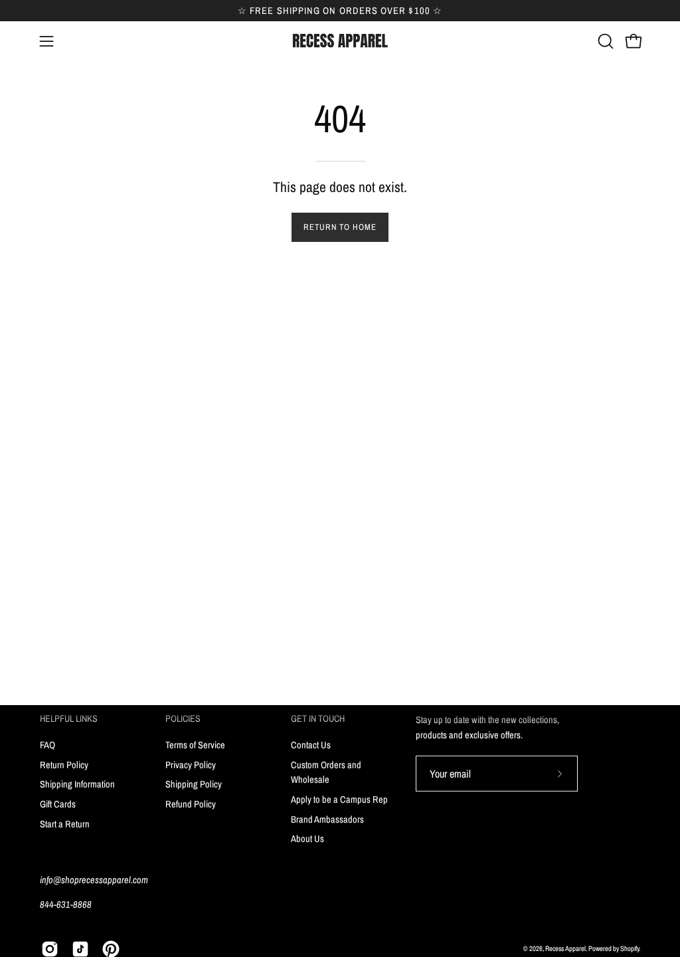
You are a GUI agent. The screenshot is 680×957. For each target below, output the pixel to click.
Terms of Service (195, 744)
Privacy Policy (190, 764)
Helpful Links (69, 718)
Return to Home (340, 227)
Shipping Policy (193, 784)
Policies (183, 718)
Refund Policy (190, 804)
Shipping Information (77, 784)
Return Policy (64, 764)
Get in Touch (318, 718)
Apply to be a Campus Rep (339, 798)
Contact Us (311, 744)
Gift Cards (58, 804)
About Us (307, 838)
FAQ (47, 744)
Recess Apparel (565, 948)
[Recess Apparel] (340, 41)
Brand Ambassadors (327, 818)
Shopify (629, 948)
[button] (604, 41)
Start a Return (65, 823)
